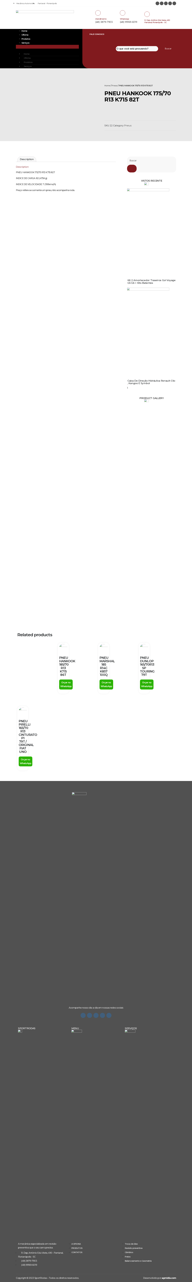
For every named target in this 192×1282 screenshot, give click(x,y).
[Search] (132, 168)
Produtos (26, 39)
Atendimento (101, 19)
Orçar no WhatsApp (66, 684)
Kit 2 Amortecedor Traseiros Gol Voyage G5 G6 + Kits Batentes (151, 281)
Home (24, 31)
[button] (47, 47)
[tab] (26, 159)
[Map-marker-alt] (174, 3)
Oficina (25, 35)
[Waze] (102, 1015)
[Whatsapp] (83, 1015)
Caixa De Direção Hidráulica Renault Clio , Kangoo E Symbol (151, 382)
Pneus (115, 85)
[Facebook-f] (96, 1015)
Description (27, 159)
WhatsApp (124, 19)
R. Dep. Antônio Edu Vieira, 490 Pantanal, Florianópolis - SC (157, 21)
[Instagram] (157, 3)
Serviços (25, 43)
